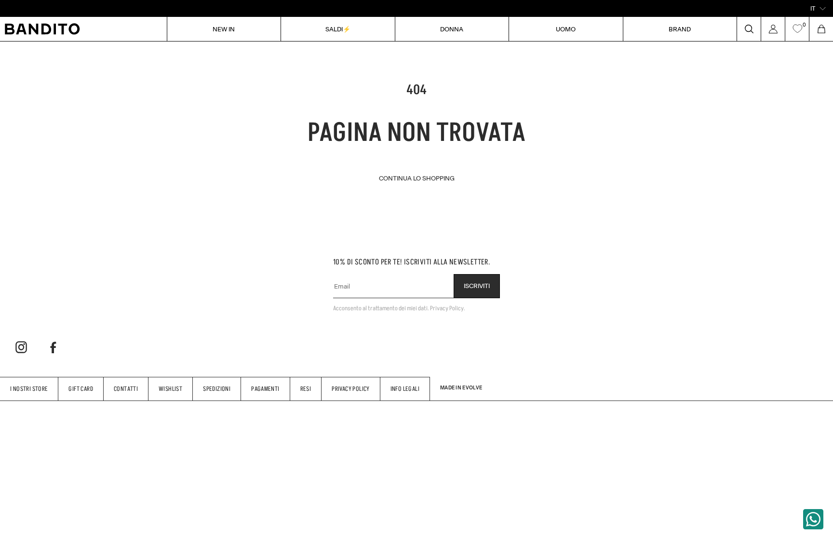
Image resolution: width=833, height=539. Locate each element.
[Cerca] (749, 29)
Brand (680, 29)
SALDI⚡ (337, 29)
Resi (305, 389)
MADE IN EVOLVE (461, 387)
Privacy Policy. (447, 308)
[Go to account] (773, 29)
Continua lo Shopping (417, 178)
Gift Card (80, 389)
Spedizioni (216, 389)
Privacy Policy (350, 389)
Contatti (126, 389)
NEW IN (224, 29)
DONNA (451, 29)
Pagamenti (265, 389)
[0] (797, 29)
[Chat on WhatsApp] (813, 519)
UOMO (566, 29)
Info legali (404, 389)
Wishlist (170, 389)
